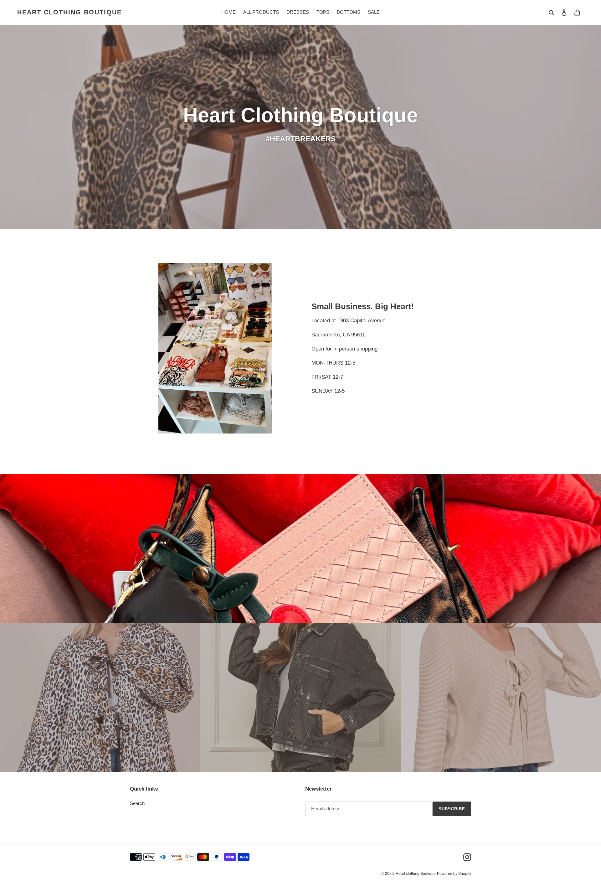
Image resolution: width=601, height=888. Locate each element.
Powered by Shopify (454, 873)
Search (137, 803)
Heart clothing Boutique (69, 12)
